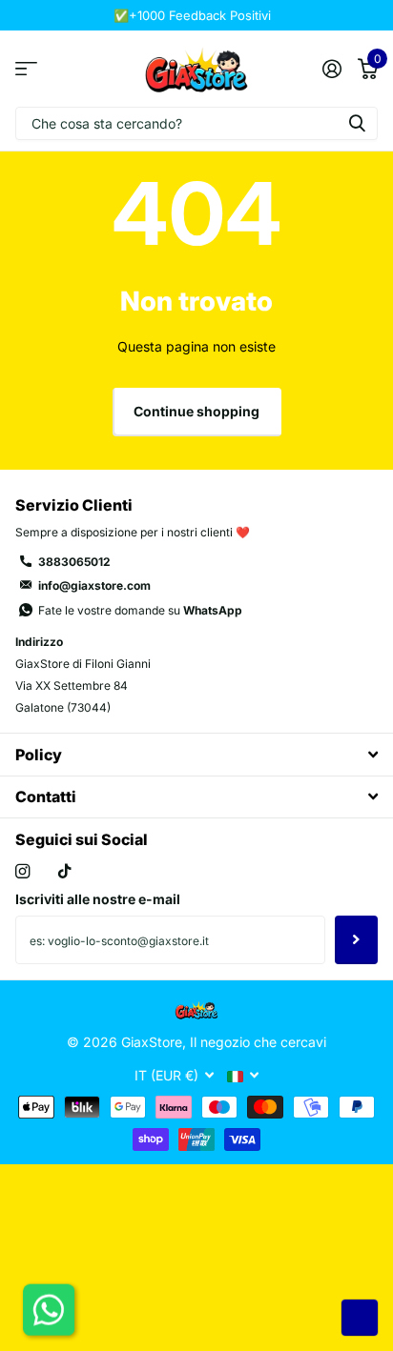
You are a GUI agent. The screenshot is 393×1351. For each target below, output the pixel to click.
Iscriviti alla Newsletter (356, 939)
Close (196, 754)
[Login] (331, 68)
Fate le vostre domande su (140, 610)
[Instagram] (22, 871)
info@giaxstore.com (94, 585)
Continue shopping (196, 411)
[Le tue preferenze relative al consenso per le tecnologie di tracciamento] (359, 1318)
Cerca (357, 123)
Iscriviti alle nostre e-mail (97, 899)
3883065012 (74, 562)
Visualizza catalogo (26, 68)
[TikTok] (65, 871)
